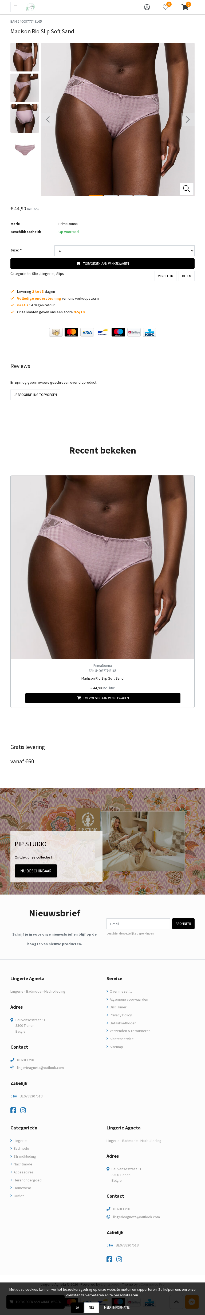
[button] (185, 7)
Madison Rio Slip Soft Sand (102, 678)
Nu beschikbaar (36, 870)
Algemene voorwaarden (128, 999)
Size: (15, 250)
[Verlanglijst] (19, 698)
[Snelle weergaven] (186, 484)
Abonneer (183, 923)
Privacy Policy (120, 1015)
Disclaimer (118, 1007)
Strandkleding (24, 1156)
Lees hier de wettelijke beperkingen (130, 933)
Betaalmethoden (122, 1023)
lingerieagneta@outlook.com (40, 1067)
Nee (91, 1307)
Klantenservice (121, 1038)
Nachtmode (22, 1164)
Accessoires (23, 1172)
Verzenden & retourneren (130, 1030)
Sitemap (116, 1046)
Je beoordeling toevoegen (35, 394)
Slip (35, 273)
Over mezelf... (120, 991)
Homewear (22, 1187)
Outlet (18, 1195)
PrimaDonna (68, 223)
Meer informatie (116, 1307)
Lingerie (47, 273)
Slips (60, 273)
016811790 (25, 1059)
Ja (77, 1307)
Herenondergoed (27, 1180)
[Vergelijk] (186, 698)
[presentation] (47, 119)
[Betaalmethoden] (55, 332)
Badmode (21, 1148)
